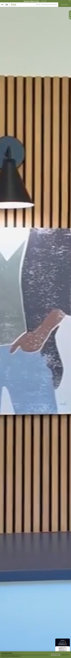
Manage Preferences (65, 654)
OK (52, 654)
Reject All (57, 654)
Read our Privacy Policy (16, 656)
